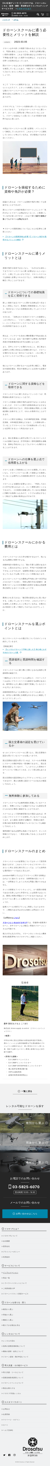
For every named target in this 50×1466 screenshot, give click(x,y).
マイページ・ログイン (11, 1420)
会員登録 (6, 1414)
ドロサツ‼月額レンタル (12, 1393)
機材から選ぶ (8, 1320)
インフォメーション (10, 1273)
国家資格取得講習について (13, 1378)
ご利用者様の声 (9, 1288)
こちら (16, 918)
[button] (47, 14)
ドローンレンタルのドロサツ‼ (15, 923)
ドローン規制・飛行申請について (15, 1357)
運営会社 (6, 1246)
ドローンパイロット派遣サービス (15, 1294)
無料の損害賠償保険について (14, 1346)
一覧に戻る (26, 1091)
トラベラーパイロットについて (15, 1283)
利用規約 (6, 1257)
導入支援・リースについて (13, 1372)
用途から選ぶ (8, 1315)
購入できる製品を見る (11, 1325)
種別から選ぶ (8, 1309)
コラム (15, 20)
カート (5, 1425)
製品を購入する (9, 1388)
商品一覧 (6, 1278)
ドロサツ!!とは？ (24, 9)
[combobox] (38, 14)
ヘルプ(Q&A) (8, 1430)
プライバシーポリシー (11, 1252)
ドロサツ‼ (6, 20)
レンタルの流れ (9, 1341)
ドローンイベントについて (13, 1383)
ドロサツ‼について (10, 1236)
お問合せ (6, 1409)
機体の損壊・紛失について (13, 1351)
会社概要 (6, 1241)
